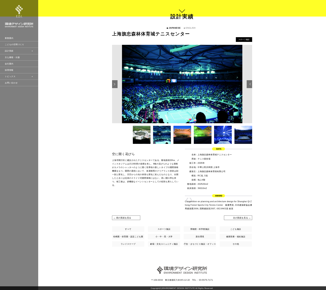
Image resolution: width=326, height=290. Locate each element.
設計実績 (9, 51)
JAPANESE (175, 28)
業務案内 (9, 38)
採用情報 (9, 70)
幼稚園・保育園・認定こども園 (128, 237)
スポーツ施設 (244, 39)
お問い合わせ (11, 83)
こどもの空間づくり (14, 44)
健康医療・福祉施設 (235, 237)
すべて (128, 229)
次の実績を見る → (242, 218)
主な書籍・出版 (12, 57)
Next (249, 84)
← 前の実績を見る (122, 218)
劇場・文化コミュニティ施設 (164, 244)
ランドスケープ (128, 244)
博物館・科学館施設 (199, 229)
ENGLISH (191, 28)
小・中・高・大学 (164, 237)
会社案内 (9, 64)
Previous (115, 84)
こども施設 (235, 229)
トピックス (10, 76)
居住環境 (200, 237)
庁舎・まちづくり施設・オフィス (200, 244)
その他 (236, 244)
